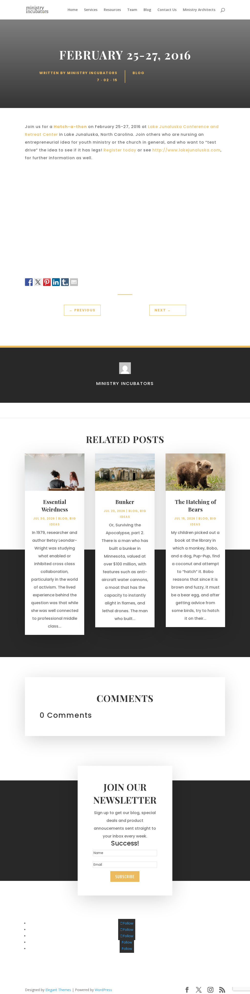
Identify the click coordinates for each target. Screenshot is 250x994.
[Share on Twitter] (38, 282)
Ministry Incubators (92, 72)
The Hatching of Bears (195, 505)
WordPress (103, 989)
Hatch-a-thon (70, 126)
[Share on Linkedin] (56, 282)
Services (90, 10)
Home (73, 10)
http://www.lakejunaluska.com (186, 150)
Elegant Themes (58, 989)
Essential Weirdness (55, 505)
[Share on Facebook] (29, 282)
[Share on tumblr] (65, 282)
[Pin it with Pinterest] (47, 282)
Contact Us (167, 10)
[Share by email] (74, 282)
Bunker (124, 501)
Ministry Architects (199, 10)
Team (132, 10)
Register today (120, 150)
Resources (112, 10)
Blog (147, 10)
